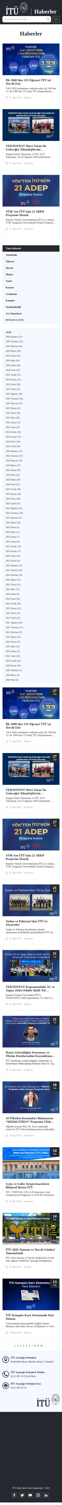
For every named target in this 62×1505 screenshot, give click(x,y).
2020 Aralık (13, 661)
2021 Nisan (13, 642)
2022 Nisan (13, 584)
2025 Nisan (13, 413)
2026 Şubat (13, 365)
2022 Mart (13, 589)
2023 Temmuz (14, 513)
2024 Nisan (13, 470)
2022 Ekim (13, 556)
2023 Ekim (13, 499)
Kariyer (10, 287)
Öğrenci (10, 261)
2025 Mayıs (13, 408)
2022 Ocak (13, 599)
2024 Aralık (13, 432)
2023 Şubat (12, 537)
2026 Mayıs (13, 351)
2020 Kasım (13, 665)
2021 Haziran (14, 632)
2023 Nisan (12, 527)
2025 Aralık (13, 375)
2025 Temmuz (14, 398)
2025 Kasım (13, 379)
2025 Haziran (14, 403)
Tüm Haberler (13, 248)
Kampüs (10, 300)
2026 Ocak (13, 370)
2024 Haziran (14, 460)
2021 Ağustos (14, 623)
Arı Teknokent (14, 313)
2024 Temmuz (14, 456)
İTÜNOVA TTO (15, 320)
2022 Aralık (13, 546)
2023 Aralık (13, 489)
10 (41, 1345)
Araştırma (11, 294)
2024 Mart (13, 475)
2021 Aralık (13, 603)
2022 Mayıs (13, 580)
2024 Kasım (13, 437)
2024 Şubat (13, 480)
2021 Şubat (13, 651)
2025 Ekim (13, 384)
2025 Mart (13, 418)
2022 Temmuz (14, 570)
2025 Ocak (13, 427)
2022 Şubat (12, 594)
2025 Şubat (13, 422)
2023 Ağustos (14, 508)
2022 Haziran (14, 575)
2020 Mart (12, 680)
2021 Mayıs (13, 637)
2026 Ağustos (14, 337)
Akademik (11, 255)
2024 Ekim (13, 441)
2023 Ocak (13, 541)
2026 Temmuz (14, 341)
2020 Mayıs (13, 675)
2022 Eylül (13, 561)
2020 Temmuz (14, 670)
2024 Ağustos (14, 451)
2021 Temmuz (14, 627)
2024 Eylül (13, 446)
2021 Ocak (13, 656)
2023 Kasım (13, 494)
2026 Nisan (13, 356)
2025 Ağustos (14, 394)
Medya (9, 274)
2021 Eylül (13, 618)
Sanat (9, 281)
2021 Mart (13, 646)
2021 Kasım (13, 608)
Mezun (9, 268)
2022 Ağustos (14, 565)
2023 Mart (13, 532)
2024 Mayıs (13, 465)
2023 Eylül (13, 503)
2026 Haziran (14, 346)
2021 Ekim (13, 613)
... (45, 1345)
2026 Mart (13, 360)
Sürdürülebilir (13, 307)
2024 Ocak (13, 484)
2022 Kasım (13, 551)
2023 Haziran (14, 518)
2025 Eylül (13, 389)
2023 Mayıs (13, 522)
